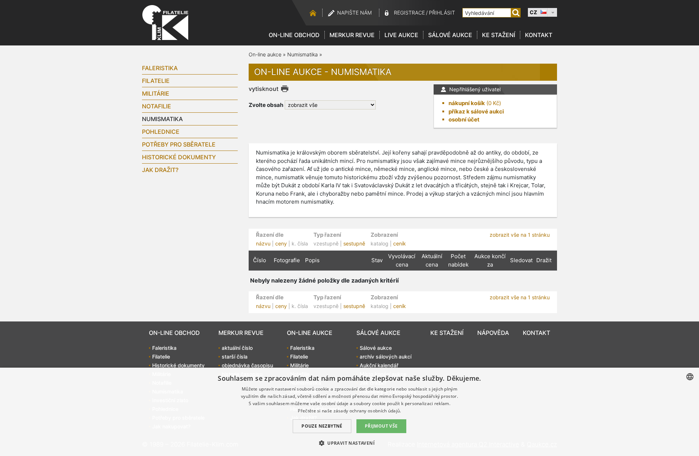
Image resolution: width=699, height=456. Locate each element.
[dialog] (349, 412)
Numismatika (162, 119)
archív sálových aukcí (385, 356)
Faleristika (160, 68)
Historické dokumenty (179, 157)
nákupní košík (467, 103)
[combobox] (690, 376)
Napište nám (354, 12)
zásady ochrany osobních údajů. (367, 411)
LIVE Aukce (401, 35)
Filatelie (156, 80)
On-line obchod (294, 35)
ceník (399, 243)
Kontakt (538, 35)
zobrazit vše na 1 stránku (520, 235)
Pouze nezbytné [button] (322, 426)
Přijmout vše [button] (381, 426)
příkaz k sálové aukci (476, 111)
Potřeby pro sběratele (179, 144)
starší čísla (235, 356)
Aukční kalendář (379, 365)
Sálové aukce (450, 35)
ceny (281, 243)
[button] (349, 443)
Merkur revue (352, 35)
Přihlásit (442, 12)
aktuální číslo (237, 348)
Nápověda (493, 332)
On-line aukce (265, 54)
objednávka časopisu (247, 365)
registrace (409, 12)
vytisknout (264, 88)
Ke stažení (498, 35)
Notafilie (156, 106)
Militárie (155, 93)
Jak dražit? (160, 169)
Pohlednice (160, 131)
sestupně (354, 243)
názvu (263, 243)
